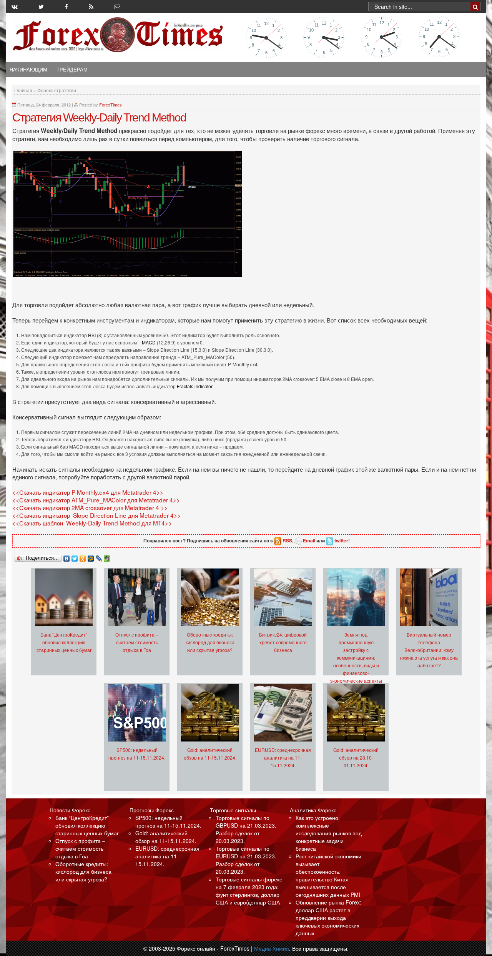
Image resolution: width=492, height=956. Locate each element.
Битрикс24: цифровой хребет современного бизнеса (283, 642)
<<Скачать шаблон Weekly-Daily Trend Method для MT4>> (92, 523)
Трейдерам (72, 69)
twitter (341, 540)
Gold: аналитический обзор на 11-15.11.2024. (165, 837)
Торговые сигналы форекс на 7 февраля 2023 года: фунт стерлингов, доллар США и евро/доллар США (249, 890)
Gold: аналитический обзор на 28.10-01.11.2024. (356, 757)
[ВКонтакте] (67, 557)
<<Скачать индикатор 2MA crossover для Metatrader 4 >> (90, 507)
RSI (92, 335)
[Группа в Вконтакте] (15, 6)
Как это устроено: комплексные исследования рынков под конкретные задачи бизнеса (329, 833)
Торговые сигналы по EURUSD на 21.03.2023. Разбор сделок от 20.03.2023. (246, 860)
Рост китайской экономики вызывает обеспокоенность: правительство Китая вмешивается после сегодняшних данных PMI (328, 875)
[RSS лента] (91, 6)
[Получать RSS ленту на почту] (117, 6)
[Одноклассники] (83, 557)
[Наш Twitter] (41, 6)
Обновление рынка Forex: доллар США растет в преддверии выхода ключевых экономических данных (328, 917)
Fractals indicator (194, 386)
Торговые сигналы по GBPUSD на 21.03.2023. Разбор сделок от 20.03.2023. (246, 829)
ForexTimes (110, 104)
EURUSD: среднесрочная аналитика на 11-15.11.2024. (283, 757)
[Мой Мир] (91, 557)
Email (309, 540)
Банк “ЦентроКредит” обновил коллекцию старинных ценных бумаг (64, 642)
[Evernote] (107, 557)
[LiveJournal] (99, 557)
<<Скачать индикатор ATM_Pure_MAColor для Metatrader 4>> (96, 499)
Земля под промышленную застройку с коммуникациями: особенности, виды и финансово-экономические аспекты (356, 657)
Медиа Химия (271, 948)
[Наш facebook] (66, 6)
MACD (149, 342)
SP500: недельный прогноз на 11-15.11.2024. (168, 821)
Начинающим (28, 69)
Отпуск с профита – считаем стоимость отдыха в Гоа (136, 642)
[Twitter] (75, 557)
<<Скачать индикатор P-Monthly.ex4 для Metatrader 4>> (87, 492)
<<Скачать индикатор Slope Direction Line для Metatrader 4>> (96, 515)
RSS (287, 540)
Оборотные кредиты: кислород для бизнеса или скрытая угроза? (210, 642)
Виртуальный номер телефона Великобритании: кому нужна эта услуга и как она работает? (429, 649)
